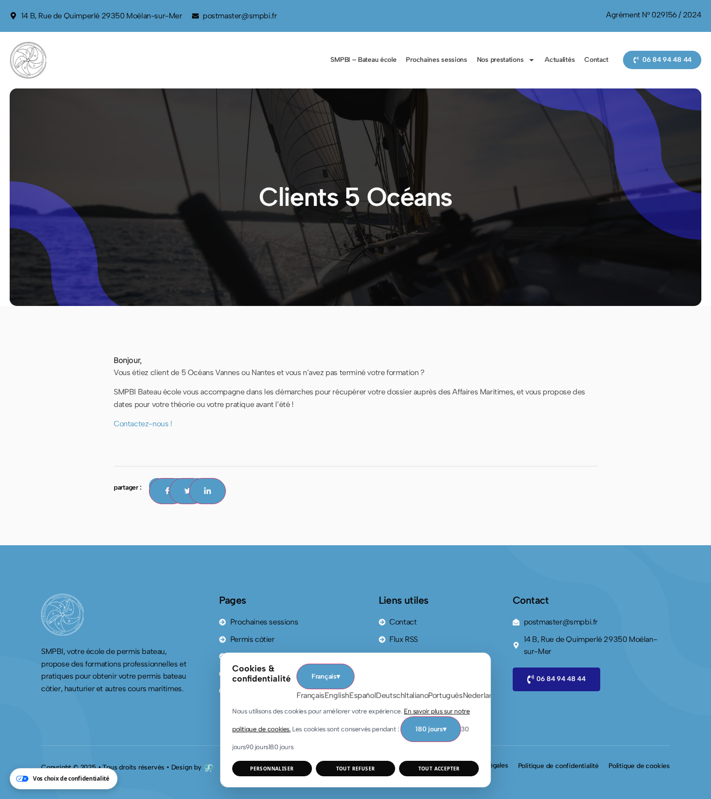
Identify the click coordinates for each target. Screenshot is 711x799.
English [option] (337, 695)
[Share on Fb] (167, 491)
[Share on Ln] (207, 491)
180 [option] (280, 747)
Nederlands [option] (482, 695)
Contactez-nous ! (143, 423)
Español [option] (362, 695)
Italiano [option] (416, 695)
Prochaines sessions (436, 60)
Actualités (560, 60)
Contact (596, 60)
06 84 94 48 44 (561, 679)
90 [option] (257, 747)
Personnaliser (272, 768)
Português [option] (445, 695)
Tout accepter (439, 768)
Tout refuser (355, 768)
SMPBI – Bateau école (363, 60)
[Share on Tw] (187, 491)
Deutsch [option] (390, 695)
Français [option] (310, 695)
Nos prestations (500, 60)
